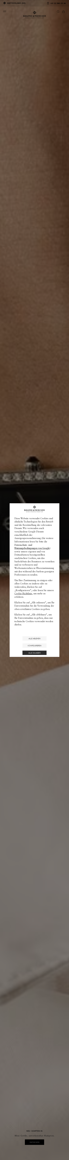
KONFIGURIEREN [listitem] (34, 645)
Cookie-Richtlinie (23, 593)
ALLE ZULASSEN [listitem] (34, 653)
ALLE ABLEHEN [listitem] (34, 638)
